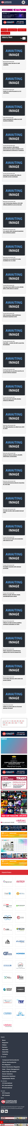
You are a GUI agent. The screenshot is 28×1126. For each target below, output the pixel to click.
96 (20, 720)
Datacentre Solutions (8, 1076)
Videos (4, 1045)
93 (12, 720)
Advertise (5, 1049)
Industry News (22, 29)
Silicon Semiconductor (9, 1062)
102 (16, 722)
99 (6, 722)
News (4, 1040)
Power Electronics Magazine (11, 1067)
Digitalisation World (8, 1078)
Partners (4, 1047)
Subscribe (5, 1052)
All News (4, 29)
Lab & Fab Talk (5, 33)
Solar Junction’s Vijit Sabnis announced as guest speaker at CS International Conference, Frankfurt (13, 148)
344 (4, 724)
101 (12, 722)
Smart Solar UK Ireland (9, 1071)
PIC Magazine (6, 1064)
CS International (7, 1083)
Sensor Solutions (7, 1074)
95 (17, 720)
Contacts (5, 1054)
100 (9, 722)
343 (21, 722)
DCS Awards (6, 1093)
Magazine (5, 1042)
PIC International (7, 1085)
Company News (12, 29)
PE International (7, 1087)
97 (23, 720)
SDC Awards (6, 1095)
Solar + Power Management (10, 1069)
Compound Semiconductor (10, 1060)
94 (15, 720)
